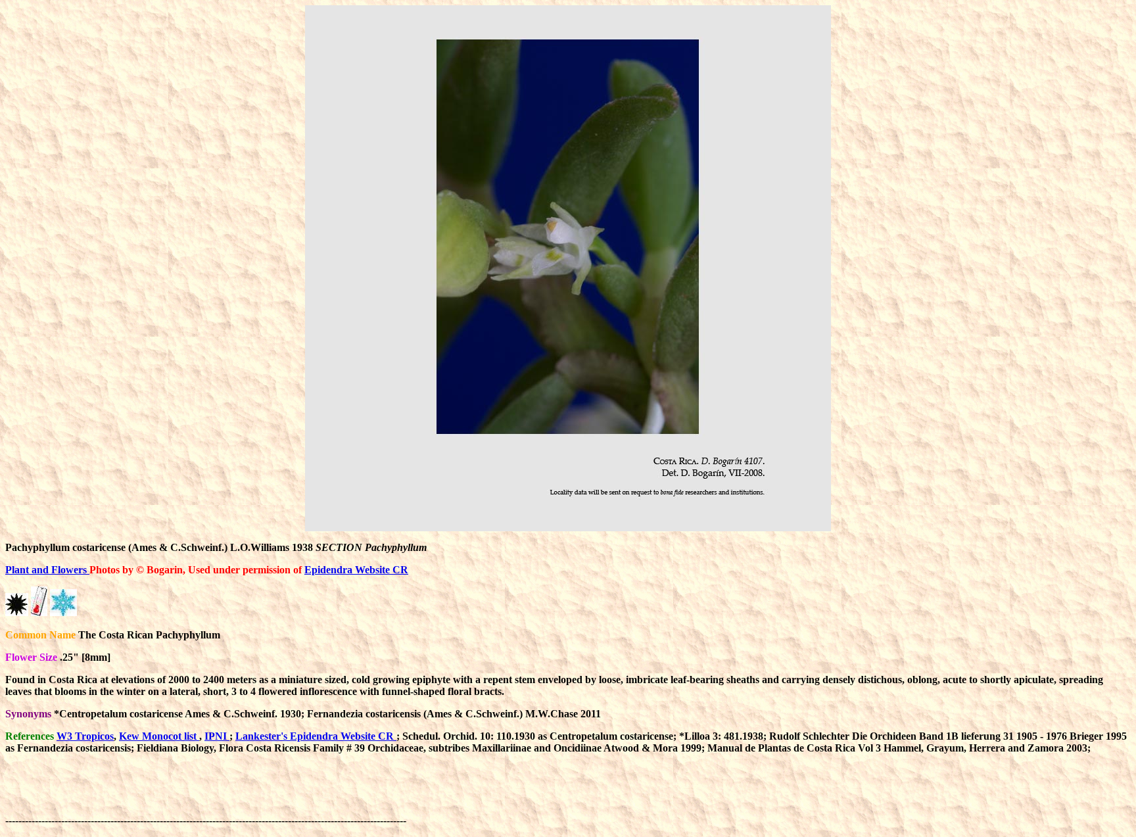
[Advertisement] (648, 794)
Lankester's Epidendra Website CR (315, 736)
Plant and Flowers (47, 569)
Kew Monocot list (159, 736)
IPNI (216, 736)
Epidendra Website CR (356, 569)
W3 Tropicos (85, 736)
